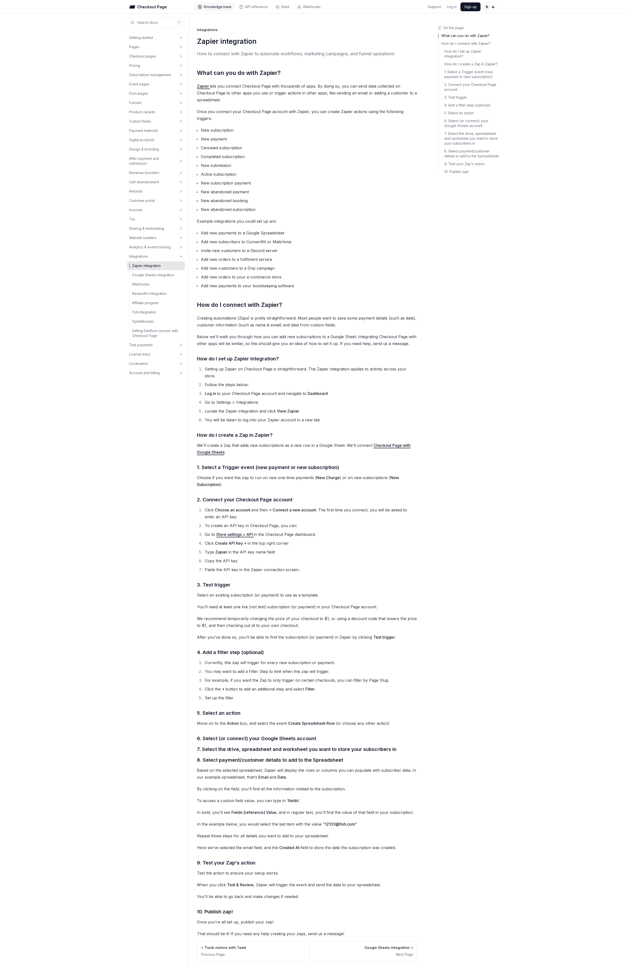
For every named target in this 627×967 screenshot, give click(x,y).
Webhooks (312, 7)
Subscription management (150, 75)
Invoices (136, 210)
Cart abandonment (144, 182)
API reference (256, 7)
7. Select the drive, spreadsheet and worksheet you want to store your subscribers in (297, 749)
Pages (134, 47)
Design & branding (144, 149)
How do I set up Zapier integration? (238, 359)
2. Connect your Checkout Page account (244, 500)
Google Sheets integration (153, 275)
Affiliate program (145, 303)
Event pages (139, 84)
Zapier (203, 86)
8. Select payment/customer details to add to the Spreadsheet (270, 760)
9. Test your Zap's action (226, 863)
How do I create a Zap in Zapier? (235, 435)
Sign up (470, 7)
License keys (139, 354)
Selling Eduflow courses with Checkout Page (155, 333)
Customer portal (142, 200)
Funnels (135, 103)
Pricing (134, 65)
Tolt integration (144, 312)
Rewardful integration (149, 293)
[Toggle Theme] (490, 6)
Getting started (141, 37)
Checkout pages (142, 56)
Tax (132, 219)
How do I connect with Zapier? (239, 304)
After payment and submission (144, 160)
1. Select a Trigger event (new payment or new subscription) (268, 467)
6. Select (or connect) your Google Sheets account (256, 738)
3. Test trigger (213, 585)
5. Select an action (219, 713)
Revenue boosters (144, 173)
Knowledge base (217, 7)
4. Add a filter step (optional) (230, 652)
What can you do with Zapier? (239, 72)
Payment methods (143, 130)
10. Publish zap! (215, 912)
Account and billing (144, 373)
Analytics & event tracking (150, 247)
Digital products (141, 140)
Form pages (138, 93)
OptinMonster (143, 321)
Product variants (142, 112)
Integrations (138, 256)
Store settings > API (235, 534)
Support (434, 7)
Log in (452, 7)
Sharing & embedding (146, 228)
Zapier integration (146, 266)
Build (285, 7)
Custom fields (140, 121)
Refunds (136, 191)
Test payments (141, 345)
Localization (138, 363)
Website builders (142, 238)
